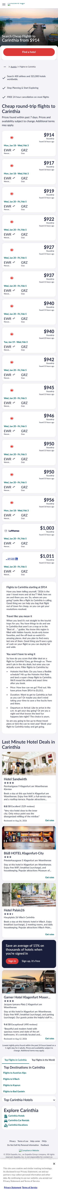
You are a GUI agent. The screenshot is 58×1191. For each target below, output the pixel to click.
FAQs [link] (44, 1141)
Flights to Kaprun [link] (11, 1085)
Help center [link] (35, 1141)
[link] (29, 1116)
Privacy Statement (12, 1188)
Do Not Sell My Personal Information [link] (23, 1145)
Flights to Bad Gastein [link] (14, 1091)
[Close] (54, 1163)
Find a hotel (29, 52)
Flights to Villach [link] (11, 1079)
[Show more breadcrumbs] (5, 67)
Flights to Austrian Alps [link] (14, 1073)
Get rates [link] (49, 820)
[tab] (15, 1060)
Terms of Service (29, 1188)
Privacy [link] (13, 1141)
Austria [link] (14, 67)
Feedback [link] (45, 1145)
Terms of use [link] (23, 1141)
